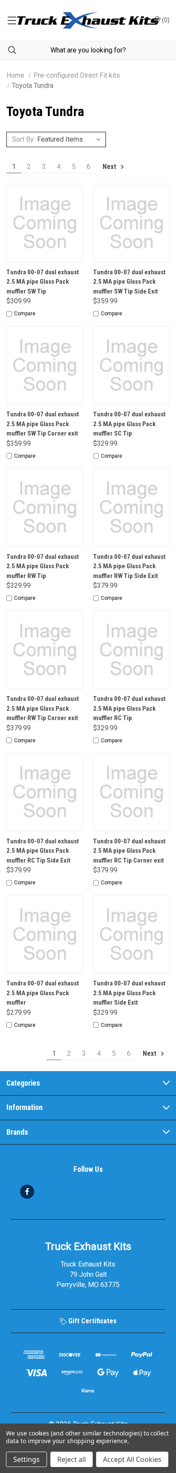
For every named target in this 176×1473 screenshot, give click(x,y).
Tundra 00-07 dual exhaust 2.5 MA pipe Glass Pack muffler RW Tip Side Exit (129, 566)
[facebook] (27, 1191)
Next (110, 167)
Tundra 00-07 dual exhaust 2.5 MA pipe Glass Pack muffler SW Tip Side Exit (129, 281)
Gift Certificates (92, 1321)
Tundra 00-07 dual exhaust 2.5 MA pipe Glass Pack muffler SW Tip (42, 281)
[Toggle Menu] (11, 20)
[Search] (8, 50)
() (165, 20)
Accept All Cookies (132, 1459)
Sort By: (23, 139)
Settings (26, 1459)
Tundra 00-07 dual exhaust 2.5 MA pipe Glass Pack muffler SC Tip (129, 423)
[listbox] (70, 139)
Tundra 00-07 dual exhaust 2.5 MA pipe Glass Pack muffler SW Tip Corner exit (42, 423)
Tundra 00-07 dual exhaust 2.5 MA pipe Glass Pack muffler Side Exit (129, 992)
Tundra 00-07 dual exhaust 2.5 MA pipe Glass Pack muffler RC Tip (129, 708)
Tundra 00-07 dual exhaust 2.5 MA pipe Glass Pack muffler (42, 992)
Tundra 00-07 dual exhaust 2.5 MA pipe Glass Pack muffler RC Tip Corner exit (129, 850)
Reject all (71, 1459)
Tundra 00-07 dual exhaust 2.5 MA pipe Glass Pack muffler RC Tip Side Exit (42, 850)
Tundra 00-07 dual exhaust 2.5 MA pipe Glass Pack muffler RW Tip (42, 566)
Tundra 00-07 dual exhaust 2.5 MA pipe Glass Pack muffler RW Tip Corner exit (42, 708)
